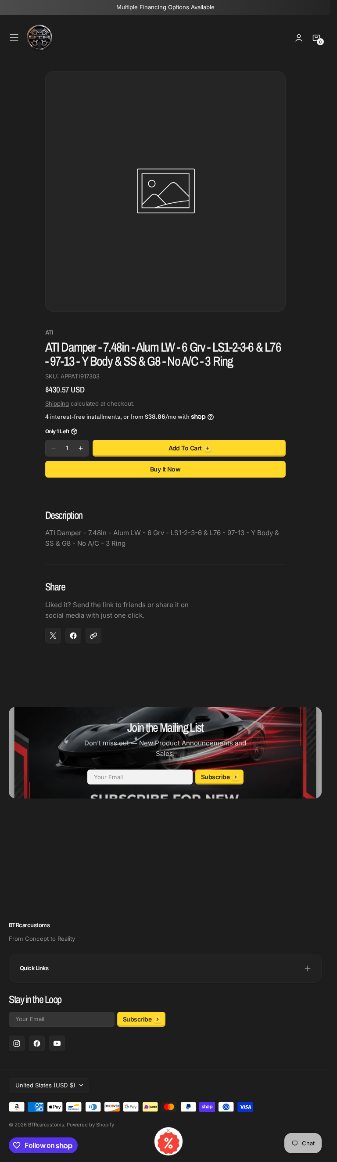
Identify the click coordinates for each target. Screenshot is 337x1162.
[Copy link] (93, 636)
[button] (14, 37)
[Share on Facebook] (73, 636)
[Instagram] (17, 1043)
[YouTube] (57, 1043)
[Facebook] (37, 1043)
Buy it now (165, 469)
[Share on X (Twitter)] (53, 636)
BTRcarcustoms (46, 1125)
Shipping (57, 403)
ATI (49, 332)
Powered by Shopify (90, 1125)
